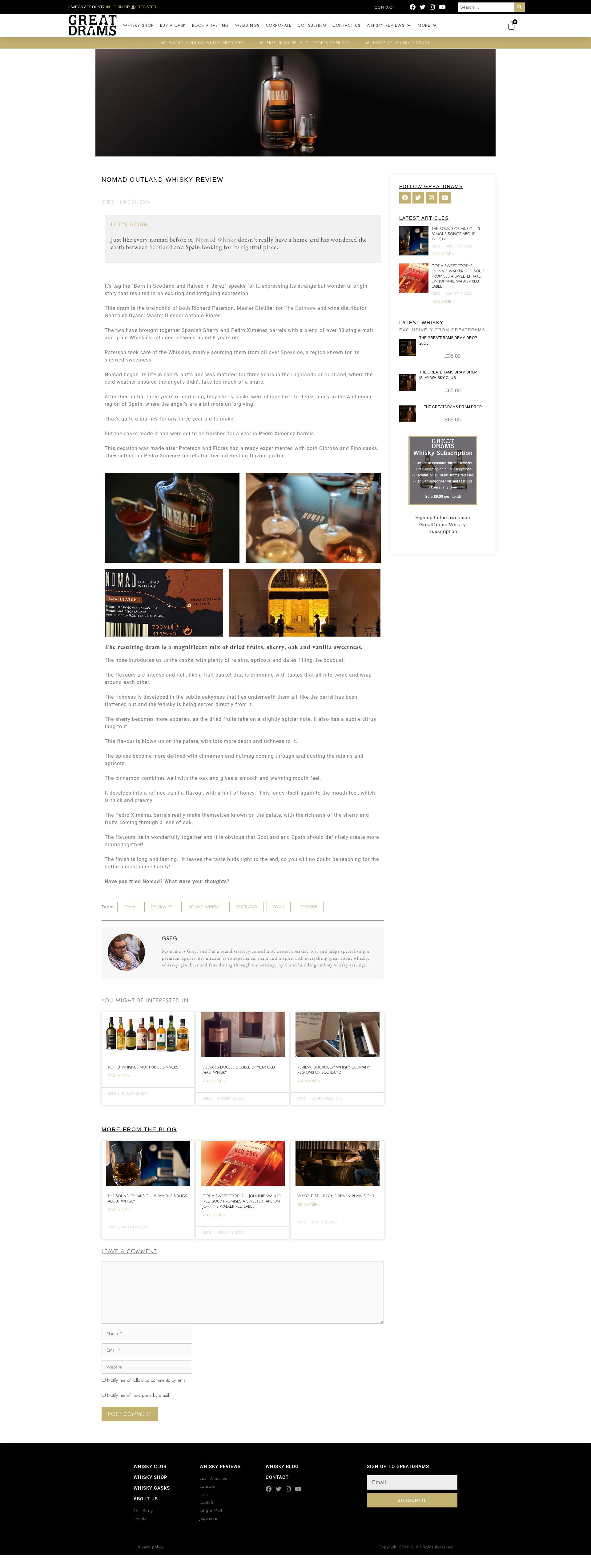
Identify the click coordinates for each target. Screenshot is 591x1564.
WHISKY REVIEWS (220, 1466)
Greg (108, 202)
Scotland (161, 247)
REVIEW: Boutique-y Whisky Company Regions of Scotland (333, 1069)
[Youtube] (442, 7)
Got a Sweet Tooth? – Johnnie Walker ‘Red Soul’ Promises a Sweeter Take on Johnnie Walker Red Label (242, 1201)
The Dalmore (300, 308)
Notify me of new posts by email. (138, 1395)
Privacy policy (150, 1547)
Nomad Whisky (215, 239)
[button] (389, 25)
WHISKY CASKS (152, 1488)
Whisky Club (150, 1466)
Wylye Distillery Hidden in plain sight (335, 1196)
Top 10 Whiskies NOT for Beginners (143, 1067)
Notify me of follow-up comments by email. (148, 1380)
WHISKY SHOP (150, 1477)
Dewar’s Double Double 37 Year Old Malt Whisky (239, 1069)
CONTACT (277, 1477)
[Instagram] (432, 7)
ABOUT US (146, 1499)
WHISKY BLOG (282, 1466)
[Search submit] (519, 7)
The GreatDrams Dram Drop (453, 407)
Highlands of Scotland (318, 374)
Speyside (292, 352)
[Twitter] (422, 7)
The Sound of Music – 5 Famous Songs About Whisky (147, 1198)
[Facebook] (413, 7)
